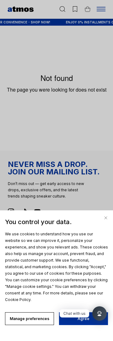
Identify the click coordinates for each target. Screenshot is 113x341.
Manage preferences (29, 318)
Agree (83, 318)
